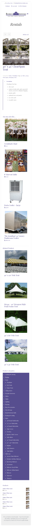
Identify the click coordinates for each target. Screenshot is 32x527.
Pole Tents (9, 385)
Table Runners (10, 448)
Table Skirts (10, 437)
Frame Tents (10, 388)
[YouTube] (17, 522)
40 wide (23, 75)
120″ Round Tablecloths (13, 440)
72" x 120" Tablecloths (12, 423)
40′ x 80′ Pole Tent (11, 335)
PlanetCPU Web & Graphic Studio (19, 520)
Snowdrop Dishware (12, 461)
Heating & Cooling (10, 415)
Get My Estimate (22, 6)
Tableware (8, 454)
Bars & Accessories (10, 407)
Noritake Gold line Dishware (14, 459)
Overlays (9, 431)
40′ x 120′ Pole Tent (11, 275)
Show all (26, 34)
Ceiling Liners (8, 390)
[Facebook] (15, 522)
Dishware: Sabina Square (13, 470)
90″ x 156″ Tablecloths (12, 443)
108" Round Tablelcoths (13, 420)
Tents (10, 75)
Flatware (9, 473)
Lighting (7, 401)
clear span (5, 77)
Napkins (9, 445)
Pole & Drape (8, 410)
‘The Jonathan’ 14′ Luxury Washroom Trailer (14, 237)
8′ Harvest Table (10, 174)
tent (15, 77)
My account (14, 6)
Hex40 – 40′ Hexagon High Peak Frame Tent (15, 305)
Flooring (7, 404)
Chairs (6, 399)
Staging (7, 377)
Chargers (9, 478)
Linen (6, 418)
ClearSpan (14, 75)
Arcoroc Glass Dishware (13, 456)
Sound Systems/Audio (10, 413)
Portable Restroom (10, 393)
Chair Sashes (10, 451)
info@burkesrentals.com (21, 3)
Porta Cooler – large (12, 205)
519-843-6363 (9, 3)
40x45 (26, 75)
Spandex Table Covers (12, 434)
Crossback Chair (10, 144)
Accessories (10, 464)
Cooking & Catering (10, 374)
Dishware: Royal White (12, 467)
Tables (7, 396)
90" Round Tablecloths (12, 426)
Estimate (8, 6)
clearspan (11, 77)
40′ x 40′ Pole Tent (11, 364)
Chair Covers (10, 429)
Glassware (9, 475)
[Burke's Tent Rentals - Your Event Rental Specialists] (16, 14)
